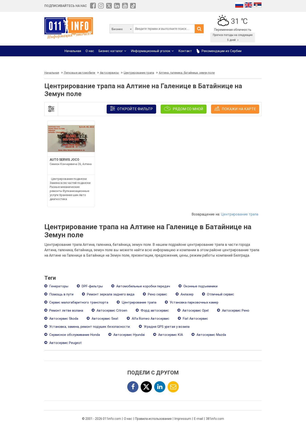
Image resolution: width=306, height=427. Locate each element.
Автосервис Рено (235, 310)
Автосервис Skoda (63, 319)
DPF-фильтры (92, 286)
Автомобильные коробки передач (142, 286)
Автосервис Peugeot (65, 343)
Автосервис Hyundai (128, 335)
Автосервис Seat (104, 319)
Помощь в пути (60, 294)
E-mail (198, 418)
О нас (90, 51)
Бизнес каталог (111, 51)
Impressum (183, 418)
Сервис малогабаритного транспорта (78, 302)
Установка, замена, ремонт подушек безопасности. (89, 327)
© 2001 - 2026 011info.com (101, 418)
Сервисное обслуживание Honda (74, 335)
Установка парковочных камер (193, 302)
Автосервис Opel (195, 310)
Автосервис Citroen (111, 310)
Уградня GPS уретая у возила (166, 327)
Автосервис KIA (170, 335)
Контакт (185, 51)
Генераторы (58, 286)
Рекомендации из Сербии (221, 51)
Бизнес (117, 29)
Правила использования (153, 418)
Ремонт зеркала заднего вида (110, 294)
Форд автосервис (154, 310)
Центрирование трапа (239, 214)
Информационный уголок (150, 51)
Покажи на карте (238, 109)
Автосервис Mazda (211, 335)
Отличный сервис (220, 294)
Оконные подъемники (200, 286)
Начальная (73, 51)
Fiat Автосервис (195, 319)
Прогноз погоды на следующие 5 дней (232, 37)
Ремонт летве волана (65, 310)
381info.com (215, 418)
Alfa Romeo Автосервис (150, 319)
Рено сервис (157, 294)
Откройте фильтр (134, 109)
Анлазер (187, 294)
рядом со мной (187, 109)
